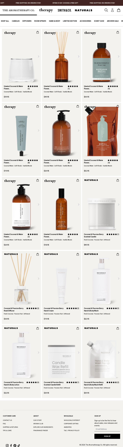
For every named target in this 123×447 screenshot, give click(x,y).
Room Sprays (40, 21)
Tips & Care (7, 430)
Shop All (5, 21)
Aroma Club (38, 424)
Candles (16, 21)
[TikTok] (18, 445)
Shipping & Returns (10, 427)
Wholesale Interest (72, 420)
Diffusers (26, 21)
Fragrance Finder (40, 430)
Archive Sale (113, 21)
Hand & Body (54, 21)
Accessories (85, 21)
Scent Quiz (99, 21)
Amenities (68, 427)
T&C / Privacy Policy (71, 430)
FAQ (4, 424)
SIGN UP (107, 436)
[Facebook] (11, 445)
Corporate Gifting (71, 424)
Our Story (37, 420)
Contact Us (7, 420)
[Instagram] (7, 445)
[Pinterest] (14, 445)
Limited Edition (70, 21)
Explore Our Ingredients (43, 427)
